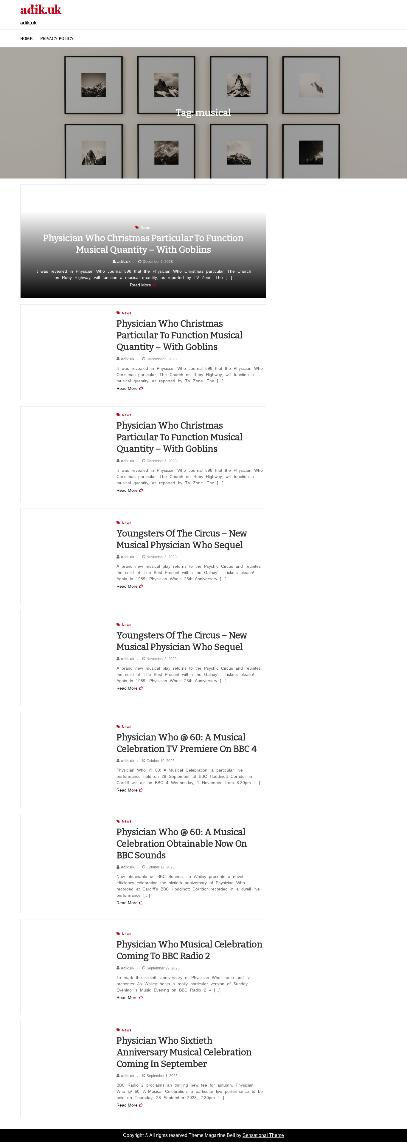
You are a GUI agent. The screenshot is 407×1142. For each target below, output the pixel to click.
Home (26, 38)
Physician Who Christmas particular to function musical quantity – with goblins (179, 335)
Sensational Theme (263, 1135)
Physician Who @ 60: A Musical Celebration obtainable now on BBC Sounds (181, 844)
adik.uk (40, 9)
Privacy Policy (57, 38)
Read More (140, 285)
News (145, 227)
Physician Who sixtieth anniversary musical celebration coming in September (184, 1052)
